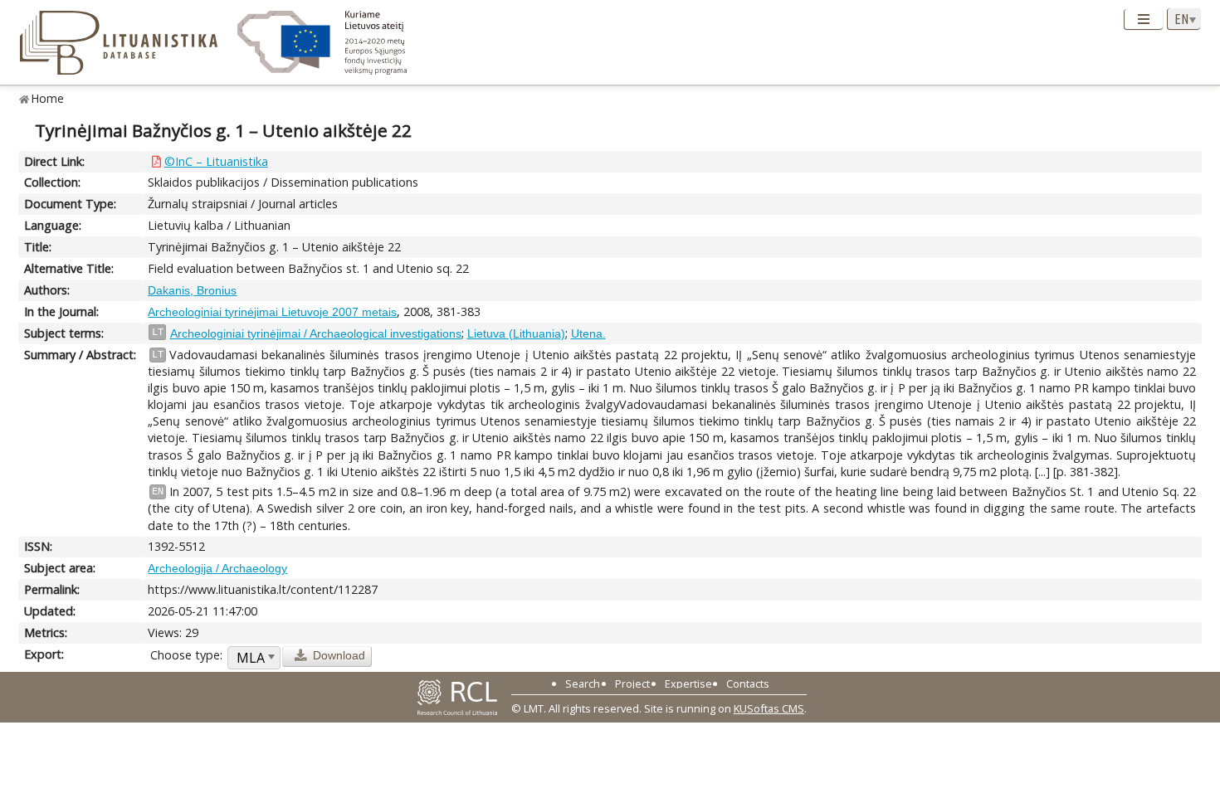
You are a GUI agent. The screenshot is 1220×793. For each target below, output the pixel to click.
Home (48, 98)
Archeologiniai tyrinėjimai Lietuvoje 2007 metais (272, 312)
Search (582, 683)
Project (632, 683)
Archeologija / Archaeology (217, 568)
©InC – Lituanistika (216, 161)
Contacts (747, 683)
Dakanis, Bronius (192, 290)
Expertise (688, 683)
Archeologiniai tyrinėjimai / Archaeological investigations (315, 333)
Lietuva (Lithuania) (516, 333)
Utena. (588, 333)
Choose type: (186, 655)
